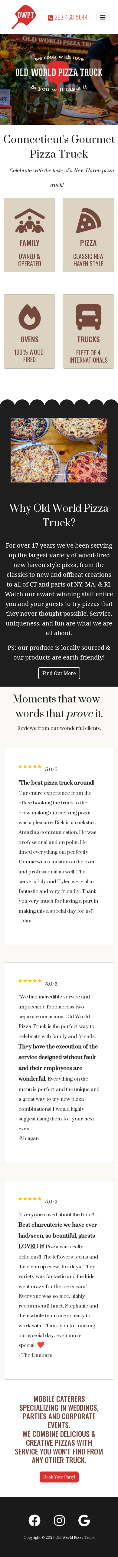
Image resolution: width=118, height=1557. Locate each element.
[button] (18, 450)
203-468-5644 (71, 17)
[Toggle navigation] (103, 17)
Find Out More (59, 673)
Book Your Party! (59, 1477)
